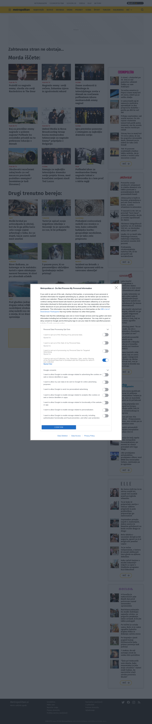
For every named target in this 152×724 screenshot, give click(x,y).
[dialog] (76, 362)
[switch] (105, 334)
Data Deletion (62, 436)
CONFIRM (59, 427)
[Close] (117, 288)
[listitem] (76, 329)
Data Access (76, 436)
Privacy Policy (89, 436)
